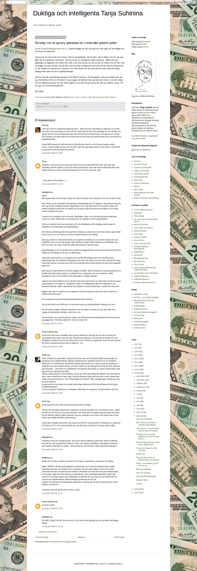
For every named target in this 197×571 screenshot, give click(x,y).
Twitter (144, 44)
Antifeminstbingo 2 (141, 276)
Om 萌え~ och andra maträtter (146, 297)
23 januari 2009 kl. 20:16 (52, 184)
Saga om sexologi (141, 171)
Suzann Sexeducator (142, 167)
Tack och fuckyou (143, 473)
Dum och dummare (144, 419)
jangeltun (103, 564)
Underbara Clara (141, 294)
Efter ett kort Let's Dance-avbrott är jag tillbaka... (146, 424)
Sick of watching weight (146, 476)
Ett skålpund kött (141, 258)
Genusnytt (138, 255)
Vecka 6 (137, 161)
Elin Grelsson (139, 261)
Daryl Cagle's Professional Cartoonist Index (145, 269)
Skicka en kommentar (48, 532)
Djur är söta (139, 264)
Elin (43, 125)
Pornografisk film (141, 177)
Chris (44, 401)
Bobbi (44, 355)
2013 (136, 359)
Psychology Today (141, 174)
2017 (136, 344)
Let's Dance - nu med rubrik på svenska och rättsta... (147, 429)
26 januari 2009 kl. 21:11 (52, 493)
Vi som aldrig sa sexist (143, 210)
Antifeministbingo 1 (142, 279)
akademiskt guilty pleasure (106, 97)
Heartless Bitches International (141, 248)
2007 (136, 493)
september (141, 387)
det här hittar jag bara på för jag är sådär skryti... (147, 443)
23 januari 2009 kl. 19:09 (52, 153)
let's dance (76, 97)
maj (138, 401)
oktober (140, 383)
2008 (136, 489)
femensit (46, 104)
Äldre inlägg (119, 537)
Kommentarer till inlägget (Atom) (63, 542)
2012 (136, 362)
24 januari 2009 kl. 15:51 (52, 429)
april (139, 405)
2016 (136, 348)
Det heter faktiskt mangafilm (145, 312)
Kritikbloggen (139, 306)
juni (138, 398)
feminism (84, 97)
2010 (136, 369)
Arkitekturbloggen (141, 322)
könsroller (91, 97)
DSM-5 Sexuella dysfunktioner (146, 198)
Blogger (119, 564)
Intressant (38, 97)
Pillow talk (138, 180)
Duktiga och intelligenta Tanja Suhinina (88, 13)
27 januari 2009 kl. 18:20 (52, 526)
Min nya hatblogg (143, 469)
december (141, 376)
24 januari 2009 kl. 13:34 (52, 393)
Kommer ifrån (141, 480)
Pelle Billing (139, 216)
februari (140, 412)
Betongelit (138, 318)
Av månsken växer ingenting (146, 273)
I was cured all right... (142, 243)
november (141, 380)
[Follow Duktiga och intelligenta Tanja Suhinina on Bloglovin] (141, 150)
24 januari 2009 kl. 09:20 (52, 323)
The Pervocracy (140, 164)
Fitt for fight (138, 189)
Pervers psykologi (141, 183)
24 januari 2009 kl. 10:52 (52, 347)
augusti (140, 391)
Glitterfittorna (139, 252)
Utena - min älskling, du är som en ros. (147, 464)
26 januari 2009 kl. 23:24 (52, 509)
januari (140, 416)
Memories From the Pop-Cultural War (144, 301)
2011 (136, 366)
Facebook (146, 42)
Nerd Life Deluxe (141, 224)
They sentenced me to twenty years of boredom (147, 458)
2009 (136, 373)
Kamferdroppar (140, 231)
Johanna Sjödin (140, 237)
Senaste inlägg (42, 537)
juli (138, 394)
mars (139, 409)
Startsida (81, 537)
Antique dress (139, 328)
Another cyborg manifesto (144, 282)
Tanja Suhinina (48, 332)
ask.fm (146, 47)
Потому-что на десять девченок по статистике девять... (147, 436)
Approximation (140, 325)
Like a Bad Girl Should (143, 228)
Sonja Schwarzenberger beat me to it (51, 48)
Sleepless (138, 213)
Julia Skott (138, 234)
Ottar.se (137, 186)
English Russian (141, 309)
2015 (136, 351)
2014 (136, 355)
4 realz (139, 484)
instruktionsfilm (149, 113)
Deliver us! (140, 454)
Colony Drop (139, 315)
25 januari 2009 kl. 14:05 (52, 449)
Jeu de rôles (139, 240)
